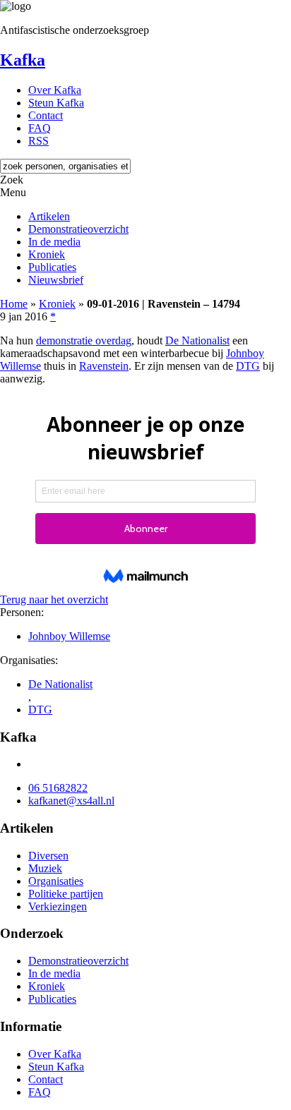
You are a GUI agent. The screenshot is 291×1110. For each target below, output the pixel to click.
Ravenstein (104, 366)
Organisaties (55, 881)
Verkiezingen (57, 906)
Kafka (22, 60)
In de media (54, 242)
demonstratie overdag (83, 340)
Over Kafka (54, 90)
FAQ (39, 128)
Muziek (45, 868)
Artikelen (49, 216)
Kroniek (46, 254)
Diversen (48, 856)
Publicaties (52, 267)
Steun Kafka (56, 103)
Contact (45, 115)
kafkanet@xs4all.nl (71, 801)
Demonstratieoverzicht (78, 229)
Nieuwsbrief (55, 280)
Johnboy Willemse (69, 636)
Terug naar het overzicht (54, 599)
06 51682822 (58, 788)
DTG (248, 366)
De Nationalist (197, 340)
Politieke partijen (65, 894)
